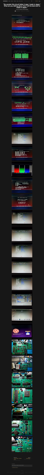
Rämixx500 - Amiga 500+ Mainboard (24, 9)
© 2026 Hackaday (22, 473)
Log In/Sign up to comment (14, 467)
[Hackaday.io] (5, 1)
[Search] (31, 1)
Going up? (22, 470)
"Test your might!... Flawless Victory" (18, 459)
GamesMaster (28, 458)
